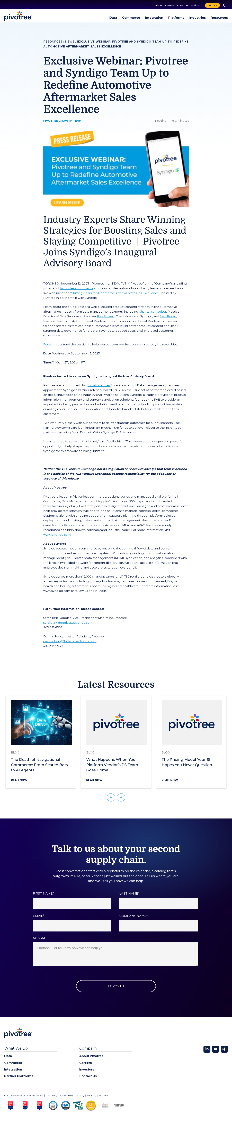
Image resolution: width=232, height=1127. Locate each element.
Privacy (80, 1095)
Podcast (196, 5)
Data (113, 18)
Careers (170, 5)
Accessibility (66, 1095)
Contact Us (88, 1076)
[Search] (225, 5)
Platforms (176, 18)
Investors (182, 5)
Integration (154, 18)
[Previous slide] (111, 797)
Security (91, 1095)
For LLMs (103, 1095)
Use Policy (51, 1095)
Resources (219, 18)
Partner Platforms (18, 1076)
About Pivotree (91, 1056)
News (70, 41)
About (159, 5)
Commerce (131, 18)
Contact (212, 5)
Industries (197, 18)
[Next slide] (121, 797)
